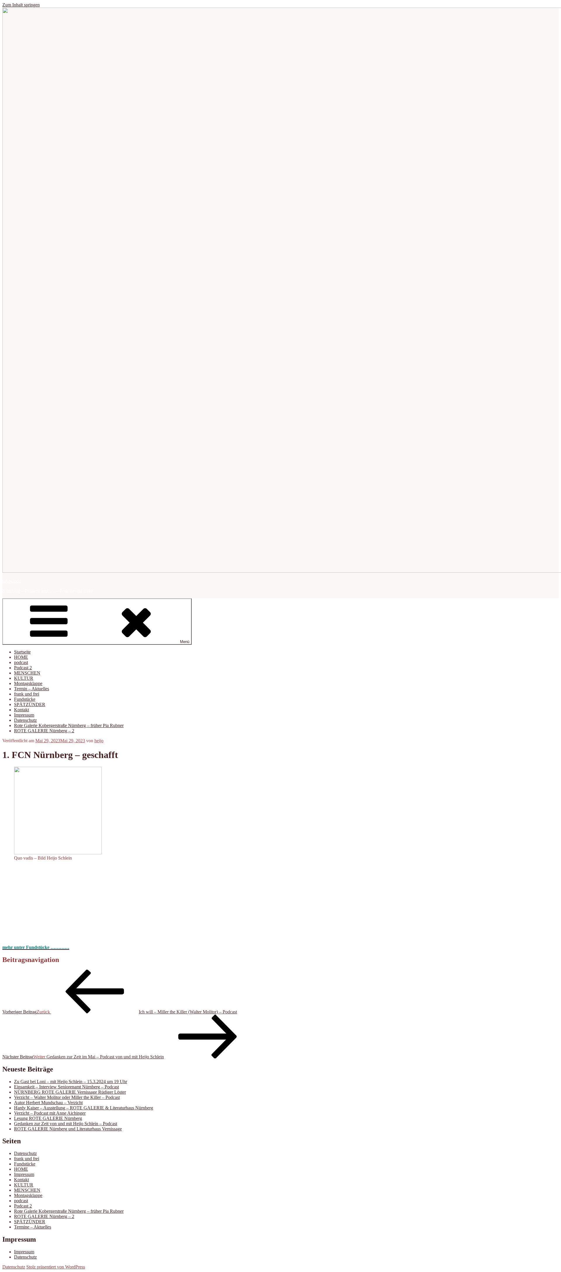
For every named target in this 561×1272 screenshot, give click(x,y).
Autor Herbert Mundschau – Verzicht (48, 1102)
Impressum (24, 714)
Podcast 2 (23, 667)
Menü (184, 642)
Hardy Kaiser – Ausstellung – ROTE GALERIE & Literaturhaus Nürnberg (83, 1107)
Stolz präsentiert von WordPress (55, 1266)
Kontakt (21, 709)
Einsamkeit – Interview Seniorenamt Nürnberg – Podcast (66, 1086)
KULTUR (23, 678)
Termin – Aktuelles (31, 688)
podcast (21, 662)
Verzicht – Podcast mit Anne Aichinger (50, 1113)
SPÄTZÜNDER (29, 704)
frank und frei (26, 693)
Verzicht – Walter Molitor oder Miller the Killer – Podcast (67, 1097)
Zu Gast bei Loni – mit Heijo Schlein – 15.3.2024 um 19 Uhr (70, 1081)
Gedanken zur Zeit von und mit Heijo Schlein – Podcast (65, 1123)
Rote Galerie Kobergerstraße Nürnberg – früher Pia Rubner (69, 725)
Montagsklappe (28, 683)
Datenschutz (25, 720)
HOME (21, 657)
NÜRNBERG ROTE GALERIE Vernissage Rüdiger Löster (70, 1092)
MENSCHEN (27, 672)
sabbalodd (11, 581)
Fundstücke (24, 699)
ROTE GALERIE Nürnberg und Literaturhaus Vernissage (68, 1128)
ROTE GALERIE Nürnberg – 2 (44, 730)
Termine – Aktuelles (32, 1226)
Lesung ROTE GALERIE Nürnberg (48, 1118)
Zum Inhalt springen (21, 4)
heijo (98, 740)
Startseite (22, 651)
